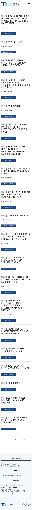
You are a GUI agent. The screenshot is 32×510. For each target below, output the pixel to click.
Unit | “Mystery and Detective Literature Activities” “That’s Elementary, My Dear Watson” (12, 305)
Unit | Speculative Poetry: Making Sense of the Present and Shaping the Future (14, 128)
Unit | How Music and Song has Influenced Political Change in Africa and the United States (15, 20)
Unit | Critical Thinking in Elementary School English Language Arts (15, 279)
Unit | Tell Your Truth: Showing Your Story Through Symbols (13, 260)
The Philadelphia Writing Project (11, 475)
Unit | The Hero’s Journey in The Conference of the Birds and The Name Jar (15, 236)
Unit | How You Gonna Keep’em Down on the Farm (15, 367)
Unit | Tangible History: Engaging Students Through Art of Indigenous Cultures (15, 84)
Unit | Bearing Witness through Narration (12, 349)
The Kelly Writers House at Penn (11, 466)
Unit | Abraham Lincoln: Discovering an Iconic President (13, 400)
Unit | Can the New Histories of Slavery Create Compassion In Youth (15, 194)
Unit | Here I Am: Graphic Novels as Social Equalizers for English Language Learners (13, 150)
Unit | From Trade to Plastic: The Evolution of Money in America (14, 331)
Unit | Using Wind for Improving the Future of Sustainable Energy (14, 63)
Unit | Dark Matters (11, 106)
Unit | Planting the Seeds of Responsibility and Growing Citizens (15, 171)
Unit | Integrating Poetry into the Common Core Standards (14, 420)
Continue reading (8, 33)
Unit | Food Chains (10, 383)
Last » (23, 439)
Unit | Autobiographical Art (16, 215)
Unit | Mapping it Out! (12, 42)
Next (16, 439)
